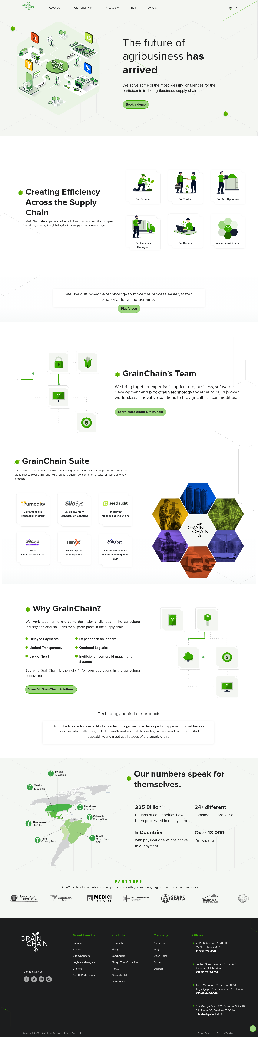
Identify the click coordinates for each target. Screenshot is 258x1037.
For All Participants (84, 975)
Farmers (77, 942)
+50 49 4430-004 (207, 993)
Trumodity (117, 942)
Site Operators (81, 955)
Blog (133, 7)
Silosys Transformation (125, 962)
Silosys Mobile (120, 975)
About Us (159, 942)
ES (236, 7)
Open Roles (160, 955)
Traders (77, 949)
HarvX (115, 968)
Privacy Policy (203, 1033)
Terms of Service (222, 1033)
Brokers (77, 968)
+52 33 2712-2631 (207, 972)
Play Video (129, 309)
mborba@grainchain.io (209, 1014)
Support (158, 968)
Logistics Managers (84, 962)
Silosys (116, 949)
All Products (119, 981)
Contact (152, 7)
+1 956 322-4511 (206, 951)
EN (230, 7)
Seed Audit (118, 955)
